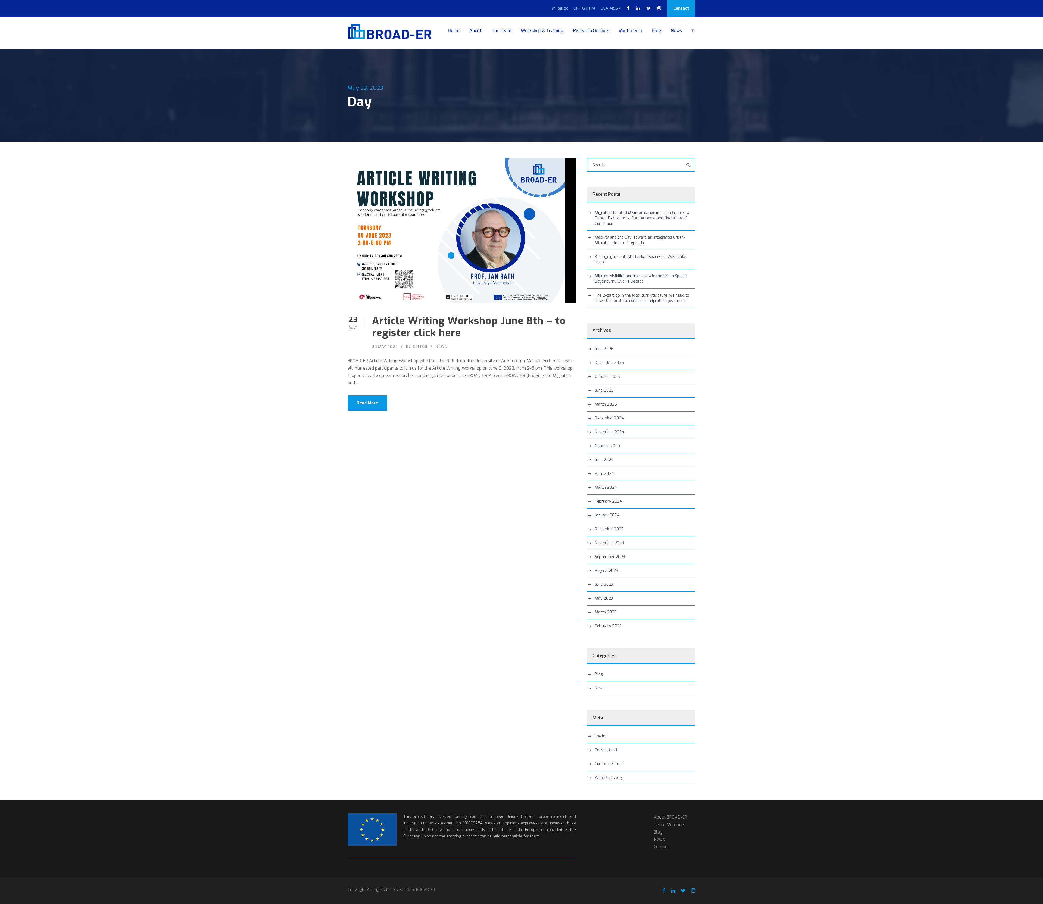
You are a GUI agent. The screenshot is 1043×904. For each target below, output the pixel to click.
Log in (600, 736)
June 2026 (604, 348)
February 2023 (608, 626)
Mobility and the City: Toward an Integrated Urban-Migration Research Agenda (640, 240)
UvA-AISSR (610, 8)
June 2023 (604, 584)
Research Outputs (591, 30)
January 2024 (607, 515)
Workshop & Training (542, 30)
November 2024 (609, 432)
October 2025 (607, 376)
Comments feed (609, 763)
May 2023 (604, 598)
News (676, 30)
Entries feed (606, 750)
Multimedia (630, 30)
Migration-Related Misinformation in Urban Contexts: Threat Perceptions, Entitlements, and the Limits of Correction (642, 218)
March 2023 (606, 612)
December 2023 (609, 529)
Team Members (669, 825)
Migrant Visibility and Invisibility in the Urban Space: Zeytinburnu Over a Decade (640, 278)
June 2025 (604, 390)
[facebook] (628, 8)
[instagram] (659, 8)
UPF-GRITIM (584, 8)
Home (454, 30)
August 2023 (606, 570)
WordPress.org (608, 777)
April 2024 (604, 473)
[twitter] (649, 8)
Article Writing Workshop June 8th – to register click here (469, 326)
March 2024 (606, 487)
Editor (420, 346)
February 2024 (608, 501)
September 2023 (610, 556)
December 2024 (609, 418)
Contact (681, 8)
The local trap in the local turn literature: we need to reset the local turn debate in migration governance (642, 298)
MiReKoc (560, 8)
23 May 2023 (385, 346)
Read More (367, 403)
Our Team (501, 30)
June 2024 (604, 459)
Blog (656, 30)
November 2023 (609, 542)
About (475, 30)
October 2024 (607, 445)
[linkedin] (638, 8)
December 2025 (609, 362)
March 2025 (606, 404)
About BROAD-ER (670, 817)
